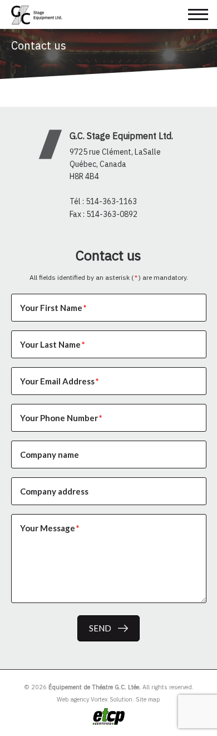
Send (100, 628)
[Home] (39, 15)
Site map (148, 699)
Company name (49, 454)
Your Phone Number (61, 418)
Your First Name (53, 308)
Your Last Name (52, 344)
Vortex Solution (111, 699)
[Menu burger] (198, 14)
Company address (54, 491)
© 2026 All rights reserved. (109, 687)
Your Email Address (59, 381)
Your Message (50, 528)
